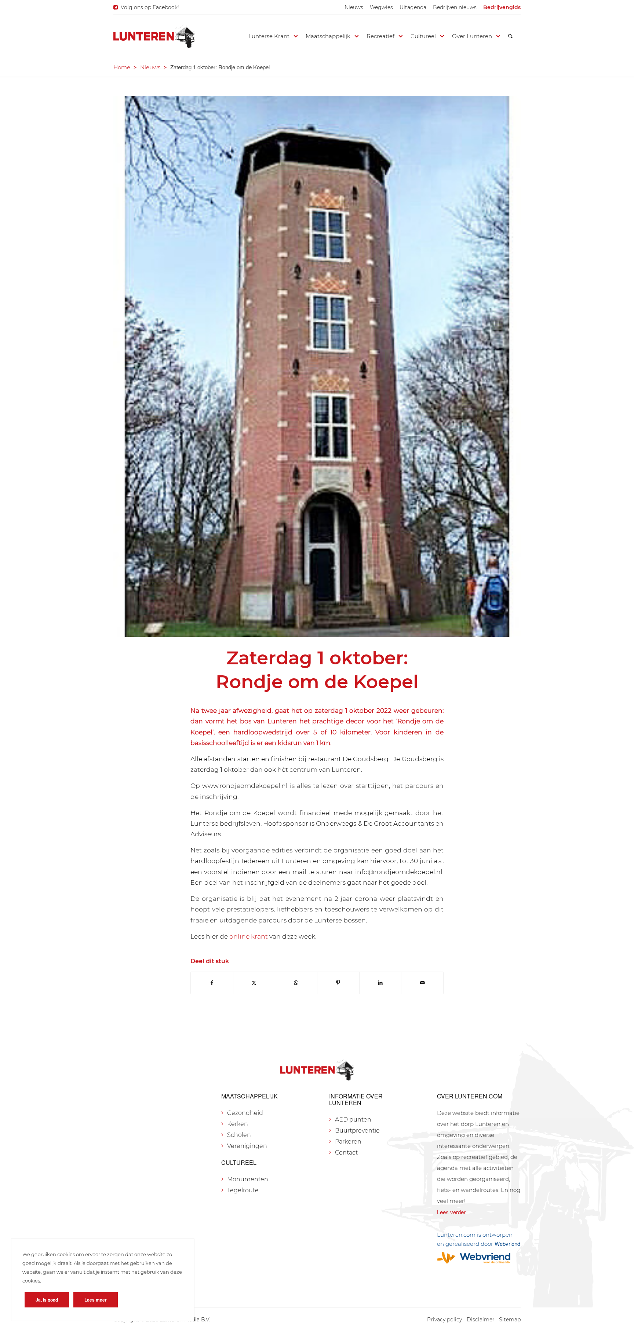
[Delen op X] (254, 983)
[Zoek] (510, 36)
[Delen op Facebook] (212, 983)
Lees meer (95, 1299)
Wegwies (381, 7)
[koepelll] (317, 366)
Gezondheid (245, 1112)
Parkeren (348, 1141)
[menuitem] (354, 7)
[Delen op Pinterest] (338, 983)
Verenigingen (247, 1145)
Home (121, 67)
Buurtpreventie (357, 1130)
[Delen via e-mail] (422, 983)
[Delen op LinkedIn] (380, 983)
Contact (346, 1152)
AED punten (353, 1119)
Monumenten (247, 1179)
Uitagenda (413, 7)
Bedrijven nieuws (455, 7)
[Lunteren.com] (154, 36)
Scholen (239, 1134)
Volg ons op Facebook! (150, 7)
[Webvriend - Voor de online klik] (479, 1258)
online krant (248, 936)
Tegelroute (243, 1190)
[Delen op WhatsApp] (296, 983)
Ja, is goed (47, 1299)
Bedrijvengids (502, 7)
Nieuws (354, 7)
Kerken (237, 1123)
